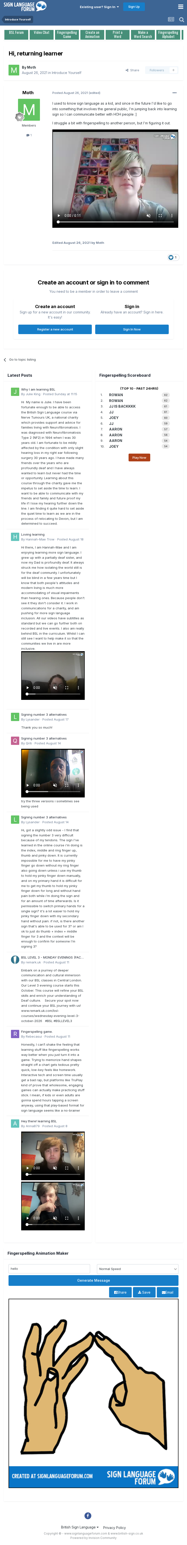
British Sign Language (79, 1527)
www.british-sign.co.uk (127, 1533)
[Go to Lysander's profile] (15, 717)
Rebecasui (34, 1036)
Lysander (33, 719)
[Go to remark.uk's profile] (15, 960)
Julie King (33, 394)
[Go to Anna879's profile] (15, 1123)
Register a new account (55, 329)
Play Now (139, 457)
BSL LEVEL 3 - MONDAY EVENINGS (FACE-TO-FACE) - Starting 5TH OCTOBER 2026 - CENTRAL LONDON (52, 957)
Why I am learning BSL (38, 389)
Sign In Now (132, 329)
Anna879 (33, 1126)
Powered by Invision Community (93, 1538)
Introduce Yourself (66, 73)
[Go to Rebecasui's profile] (15, 1034)
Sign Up (134, 7)
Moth (31, 67)
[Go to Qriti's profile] (15, 741)
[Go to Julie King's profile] (15, 392)
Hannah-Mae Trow (40, 539)
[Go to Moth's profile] (14, 70)
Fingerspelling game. (37, 1031)
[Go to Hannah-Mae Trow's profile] (15, 537)
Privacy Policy (114, 1528)
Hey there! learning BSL (39, 1121)
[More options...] (174, 93)
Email (169, 1292)
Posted (60, 394)
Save (145, 1292)
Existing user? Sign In (98, 7)
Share (133, 70)
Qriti (29, 743)
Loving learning (33, 534)
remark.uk (33, 962)
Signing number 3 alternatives (44, 714)
